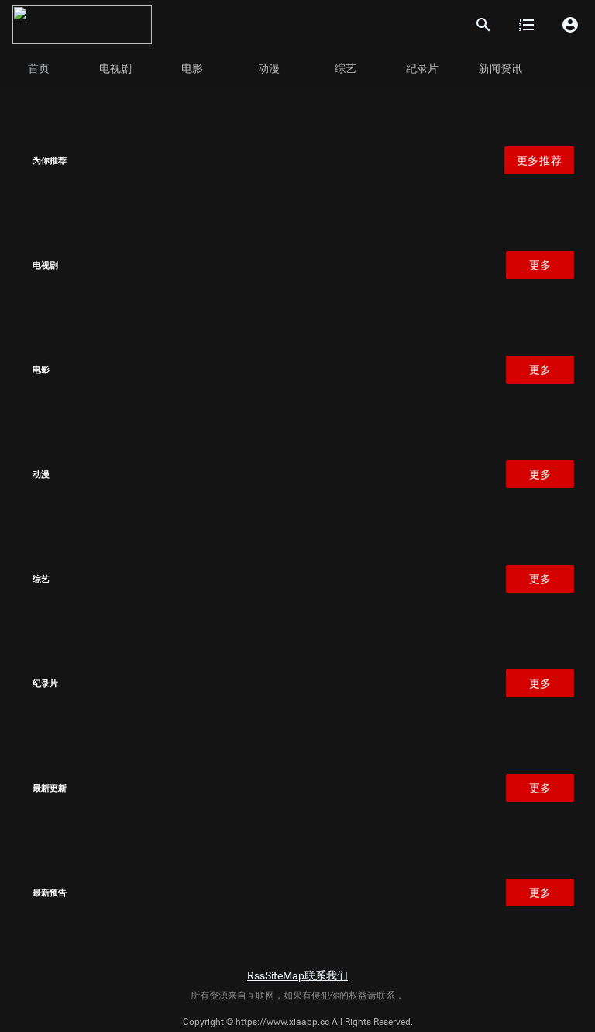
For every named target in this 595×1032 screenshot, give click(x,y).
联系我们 (326, 975)
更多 (540, 265)
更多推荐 (539, 160)
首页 (39, 68)
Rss (256, 975)
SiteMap (284, 975)
